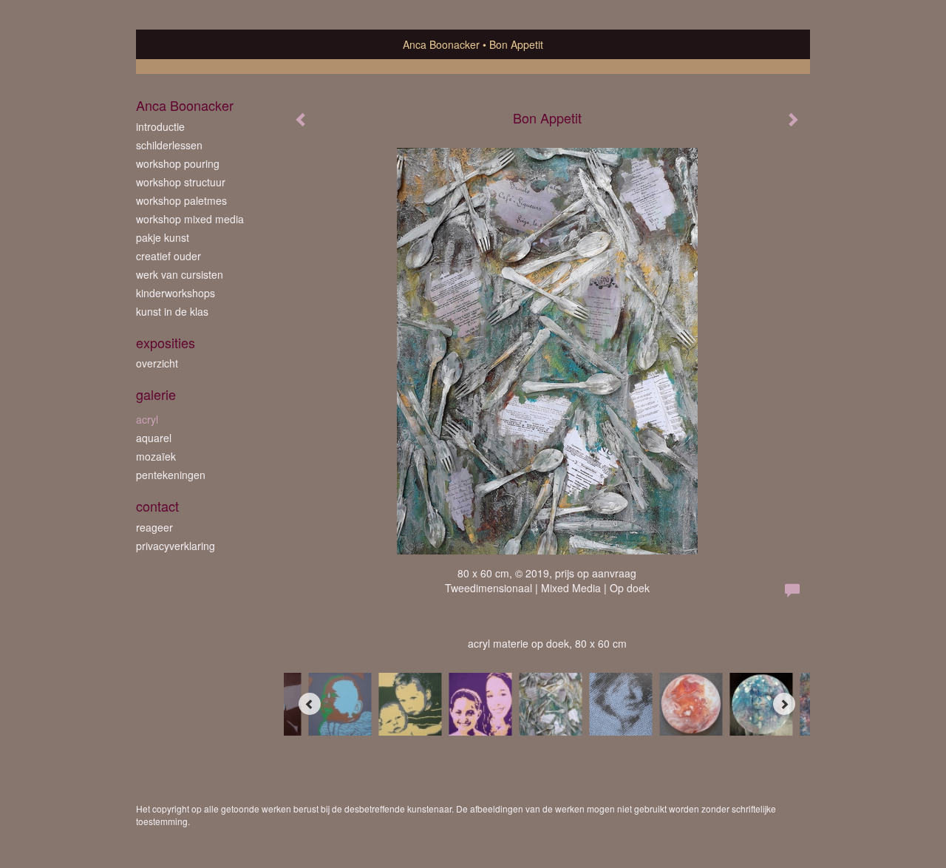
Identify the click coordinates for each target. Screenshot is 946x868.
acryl (147, 419)
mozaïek (156, 456)
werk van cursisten (179, 274)
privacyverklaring (175, 545)
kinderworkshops (175, 292)
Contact (157, 506)
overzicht (157, 363)
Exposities (165, 342)
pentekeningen (170, 474)
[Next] (784, 704)
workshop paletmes (181, 200)
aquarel (153, 437)
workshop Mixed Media (190, 218)
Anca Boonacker (441, 44)
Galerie (156, 394)
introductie (160, 126)
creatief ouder (168, 255)
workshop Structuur (180, 181)
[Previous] (310, 704)
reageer (154, 527)
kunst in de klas (172, 311)
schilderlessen (169, 145)
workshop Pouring (178, 163)
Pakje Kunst (162, 237)
